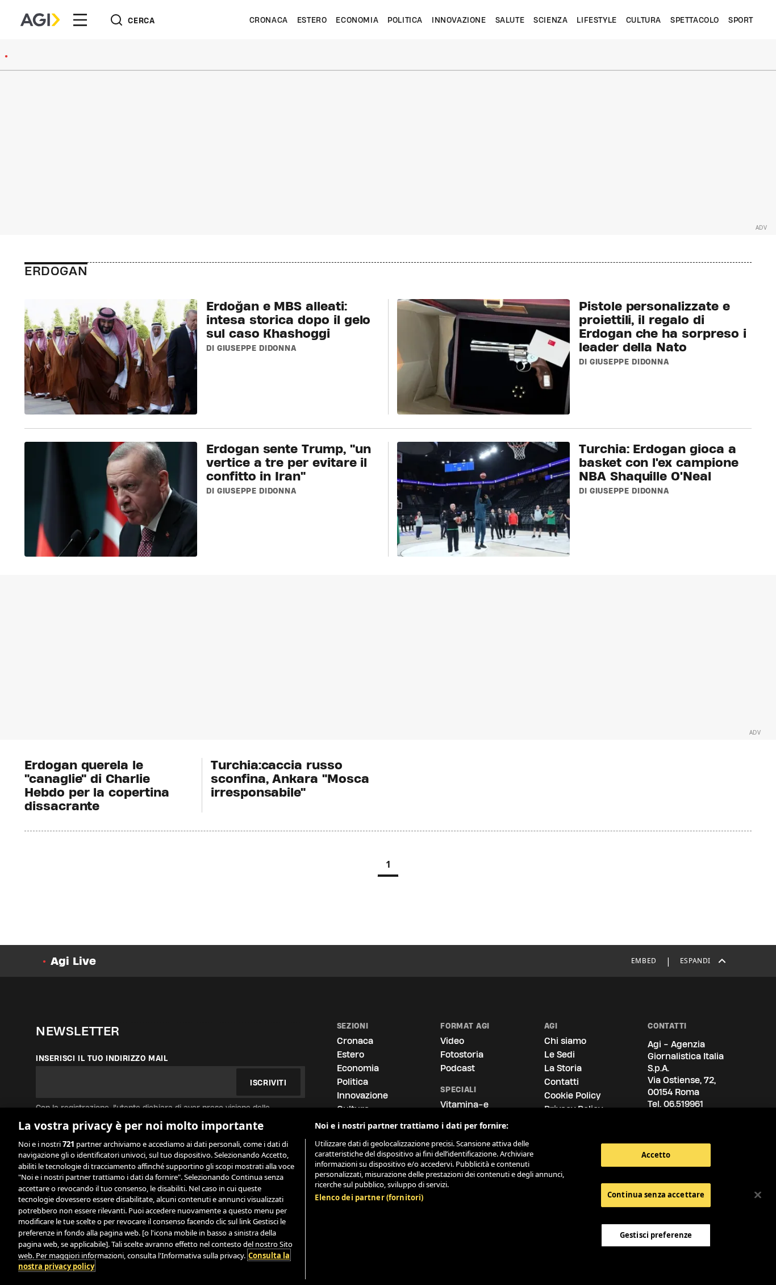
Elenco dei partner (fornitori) (369, 1197)
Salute (510, 19)
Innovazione (459, 19)
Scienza (550, 19)
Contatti (561, 1081)
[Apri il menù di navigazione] (80, 20)
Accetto (656, 1155)
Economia (357, 19)
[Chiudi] (757, 1194)
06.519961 (683, 1104)
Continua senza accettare (655, 1195)
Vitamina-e (464, 1104)
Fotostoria (461, 1054)
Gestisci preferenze (656, 1235)
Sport (740, 19)
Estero (312, 19)
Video (452, 1040)
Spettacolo (694, 19)
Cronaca (268, 19)
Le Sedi (559, 1054)
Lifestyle (596, 19)
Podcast (457, 1068)
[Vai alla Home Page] (40, 20)
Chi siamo (565, 1040)
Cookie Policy (572, 1095)
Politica (405, 19)
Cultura (643, 19)
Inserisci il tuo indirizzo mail (102, 1058)
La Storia (563, 1068)
